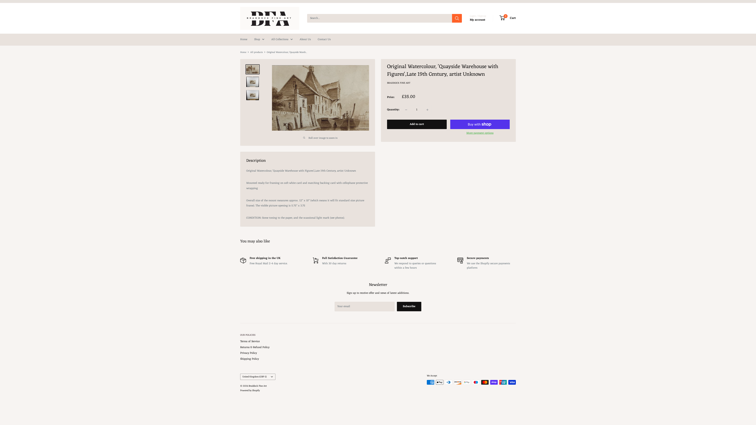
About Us (305, 39)
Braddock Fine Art (398, 83)
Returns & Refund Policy (255, 347)
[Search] (457, 18)
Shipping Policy (249, 359)
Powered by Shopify (250, 390)
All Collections (279, 39)
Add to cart (417, 124)
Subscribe (409, 306)
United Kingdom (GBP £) (254, 377)
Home (243, 39)
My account (477, 20)
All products (256, 52)
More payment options (480, 133)
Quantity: (393, 109)
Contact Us (324, 39)
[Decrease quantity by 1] (406, 110)
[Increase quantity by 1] (427, 110)
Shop (257, 39)
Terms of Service (250, 341)
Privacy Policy (248, 353)
